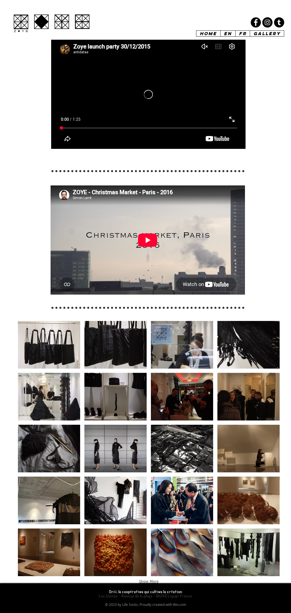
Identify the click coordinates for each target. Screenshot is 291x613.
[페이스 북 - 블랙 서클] (256, 22)
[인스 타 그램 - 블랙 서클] (267, 22)
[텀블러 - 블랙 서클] (279, 22)
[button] (49, 345)
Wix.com (179, 604)
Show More (149, 581)
